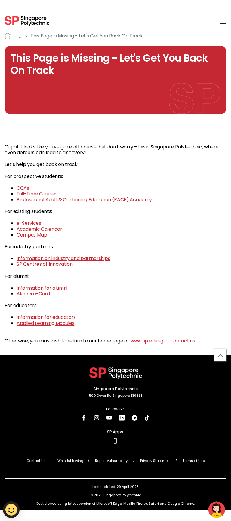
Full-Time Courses (37, 193)
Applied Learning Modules (45, 323)
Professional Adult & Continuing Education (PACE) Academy (84, 199)
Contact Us (36, 461)
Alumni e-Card (33, 293)
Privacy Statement (155, 461)
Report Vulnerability (111, 461)
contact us (183, 340)
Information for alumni (42, 287)
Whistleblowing (70, 461)
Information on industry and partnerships (63, 258)
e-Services (29, 223)
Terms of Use (194, 461)
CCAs (23, 188)
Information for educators (46, 317)
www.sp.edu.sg (146, 340)
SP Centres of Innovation (44, 264)
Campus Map (32, 234)
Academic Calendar (39, 229)
